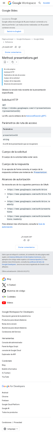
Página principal (7, 39)
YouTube (5, 377)
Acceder (46, 3)
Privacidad (18, 422)
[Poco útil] (19, 47)
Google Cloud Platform (11, 404)
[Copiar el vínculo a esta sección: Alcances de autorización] (32, 179)
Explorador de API (9, 354)
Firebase (5, 400)
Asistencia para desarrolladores (14, 328)
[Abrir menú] (3, 3)
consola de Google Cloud (11, 350)
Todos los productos (10, 412)
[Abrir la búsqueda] (39, 2)
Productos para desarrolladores (14, 320)
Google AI (5, 408)
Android (5, 393)
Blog (3, 365)
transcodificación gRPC (36, 116)
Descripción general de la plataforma (16, 316)
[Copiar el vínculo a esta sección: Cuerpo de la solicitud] (29, 152)
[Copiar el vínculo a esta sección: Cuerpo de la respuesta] (31, 164)
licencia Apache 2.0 (36, 259)
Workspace (29, 3)
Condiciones (6, 422)
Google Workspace (23, 39)
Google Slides (10, 10)
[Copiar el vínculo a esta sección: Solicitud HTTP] (20, 100)
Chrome (5, 397)
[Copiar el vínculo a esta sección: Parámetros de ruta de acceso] (39, 123)
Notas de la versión (9, 324)
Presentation (40, 172)
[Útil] (16, 47)
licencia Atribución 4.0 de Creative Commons (25, 257)
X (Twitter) (6, 373)
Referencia (9, 42)
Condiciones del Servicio (11, 332)
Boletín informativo (9, 369)
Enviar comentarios (13, 52)
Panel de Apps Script (10, 346)
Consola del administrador (12, 343)
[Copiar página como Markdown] (12, 62)
